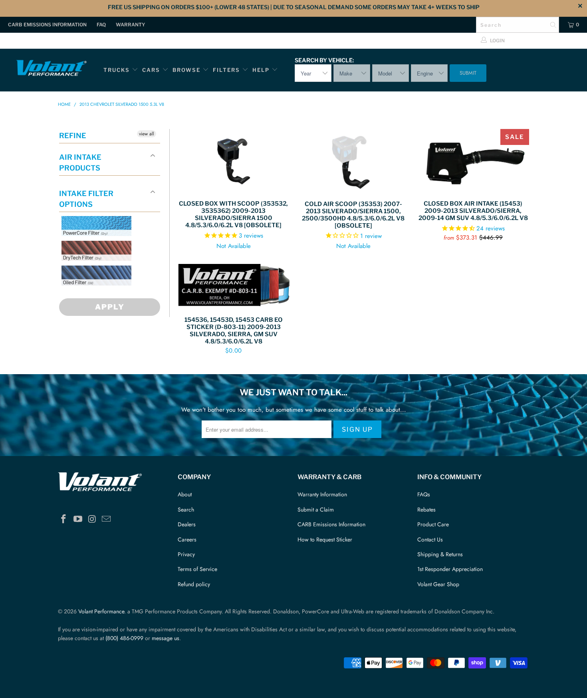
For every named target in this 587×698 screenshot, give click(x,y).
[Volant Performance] (51, 69)
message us (165, 638)
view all (146, 133)
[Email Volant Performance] (107, 519)
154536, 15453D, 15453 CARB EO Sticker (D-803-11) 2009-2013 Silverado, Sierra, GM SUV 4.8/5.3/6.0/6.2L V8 (234, 286)
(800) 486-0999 (124, 638)
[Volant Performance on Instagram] (92, 519)
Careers (187, 539)
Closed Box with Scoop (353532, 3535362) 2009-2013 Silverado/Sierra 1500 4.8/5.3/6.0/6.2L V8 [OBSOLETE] (234, 160)
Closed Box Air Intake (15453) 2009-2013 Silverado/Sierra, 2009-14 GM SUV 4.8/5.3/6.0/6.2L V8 (473, 160)
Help (261, 70)
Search (186, 510)
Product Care (433, 524)
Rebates (426, 510)
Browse (186, 70)
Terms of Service (197, 569)
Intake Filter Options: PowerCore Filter (94, 245)
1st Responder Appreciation (450, 569)
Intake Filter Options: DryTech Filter (94, 270)
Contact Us (430, 539)
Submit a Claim (315, 510)
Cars (151, 70)
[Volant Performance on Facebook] (64, 519)
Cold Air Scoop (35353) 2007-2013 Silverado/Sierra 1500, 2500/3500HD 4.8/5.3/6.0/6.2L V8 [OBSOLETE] (353, 160)
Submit (468, 73)
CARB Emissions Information (47, 25)
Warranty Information (322, 494)
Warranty (130, 25)
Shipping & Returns (440, 554)
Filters (227, 70)
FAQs (423, 494)
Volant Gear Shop (438, 584)
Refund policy (194, 584)
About (185, 494)
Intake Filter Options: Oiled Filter (101, 295)
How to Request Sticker (324, 539)
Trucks (116, 70)
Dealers (187, 524)
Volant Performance (101, 611)
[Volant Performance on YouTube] (78, 519)
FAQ (101, 25)
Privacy (186, 554)
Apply (110, 307)
